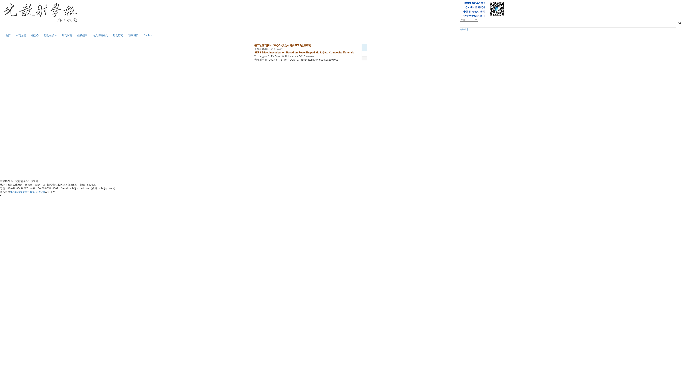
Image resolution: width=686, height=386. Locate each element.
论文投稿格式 (100, 35)
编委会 (35, 35)
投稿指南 (82, 35)
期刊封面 (67, 35)
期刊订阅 (118, 35)
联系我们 (133, 35)
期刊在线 (49, 35)
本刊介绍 (21, 35)
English (148, 35)
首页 (8, 35)
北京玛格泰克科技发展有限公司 (27, 192)
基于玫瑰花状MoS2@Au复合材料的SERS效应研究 (282, 45)
